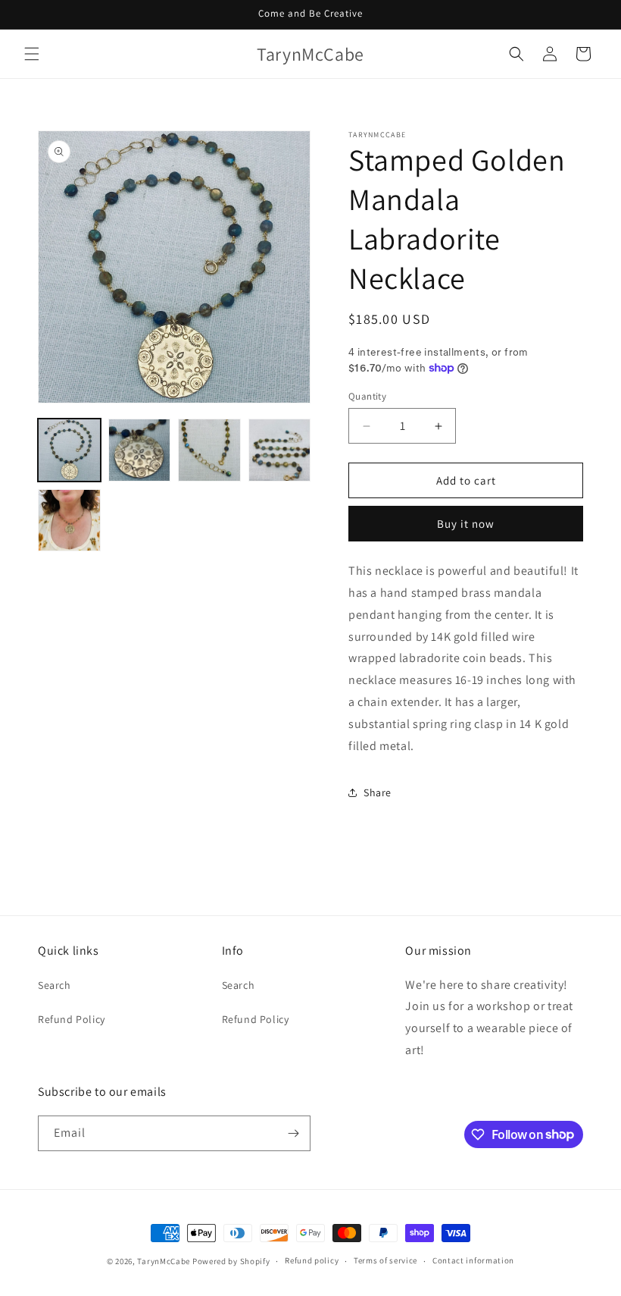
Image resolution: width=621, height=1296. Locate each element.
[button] (31, 54)
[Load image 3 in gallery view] (209, 450)
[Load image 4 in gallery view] (279, 450)
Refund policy (312, 1260)
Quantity (367, 396)
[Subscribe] (293, 1133)
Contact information (473, 1260)
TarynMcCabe (163, 1261)
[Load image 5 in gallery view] (69, 520)
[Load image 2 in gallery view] (139, 450)
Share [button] (378, 792)
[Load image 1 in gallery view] (69, 450)
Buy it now (466, 523)
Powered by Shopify (231, 1261)
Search (54, 985)
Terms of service (385, 1260)
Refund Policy (71, 1019)
